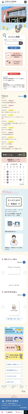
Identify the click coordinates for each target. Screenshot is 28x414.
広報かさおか (10, 382)
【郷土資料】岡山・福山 (13, 319)
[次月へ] (20, 164)
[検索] (21, 43)
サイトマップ (4, 408)
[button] (2, 272)
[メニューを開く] (25, 2)
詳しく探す (14, 48)
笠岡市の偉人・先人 (4, 386)
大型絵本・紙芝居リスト (13, 364)
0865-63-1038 (7, 405)
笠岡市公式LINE (22, 386)
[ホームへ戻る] (8, 2)
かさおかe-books (11, 376)
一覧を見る (20, 96)
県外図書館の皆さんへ (13, 370)
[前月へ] (7, 164)
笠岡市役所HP (14, 386)
